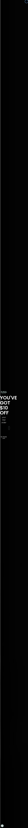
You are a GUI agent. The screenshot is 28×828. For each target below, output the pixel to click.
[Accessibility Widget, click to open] (2, 825)
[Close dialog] (26, 1)
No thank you (4, 437)
